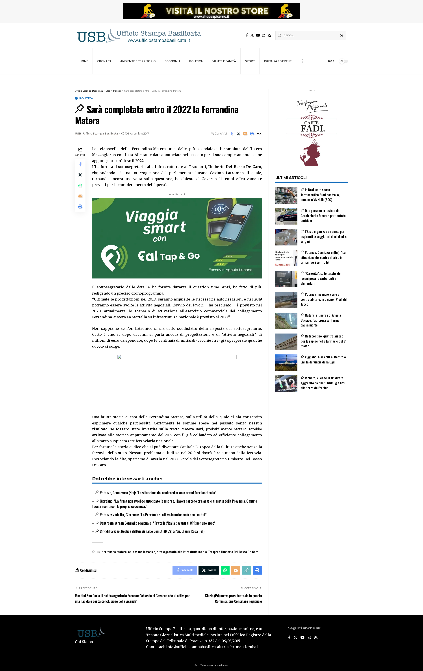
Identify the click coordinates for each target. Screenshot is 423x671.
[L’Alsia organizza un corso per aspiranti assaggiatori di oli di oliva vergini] (286, 237)
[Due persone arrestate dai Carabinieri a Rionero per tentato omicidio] (286, 216)
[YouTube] (258, 35)
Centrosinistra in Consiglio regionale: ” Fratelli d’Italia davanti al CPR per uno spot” (157, 523)
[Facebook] (247, 35)
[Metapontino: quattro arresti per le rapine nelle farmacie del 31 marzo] (286, 342)
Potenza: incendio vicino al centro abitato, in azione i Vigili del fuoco (324, 299)
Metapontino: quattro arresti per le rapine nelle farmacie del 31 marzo (324, 341)
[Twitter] (252, 35)
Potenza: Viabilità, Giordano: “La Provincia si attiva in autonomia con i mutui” (153, 514)
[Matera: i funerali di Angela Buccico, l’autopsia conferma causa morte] (286, 321)
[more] (302, 61)
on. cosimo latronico (141, 551)
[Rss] (269, 35)
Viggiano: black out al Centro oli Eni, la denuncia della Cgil (324, 359)
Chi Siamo (84, 642)
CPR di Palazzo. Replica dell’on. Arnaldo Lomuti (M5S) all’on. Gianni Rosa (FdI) (152, 531)
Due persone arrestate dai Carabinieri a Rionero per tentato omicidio (323, 215)
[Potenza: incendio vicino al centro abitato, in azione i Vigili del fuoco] (286, 300)
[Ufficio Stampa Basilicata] (139, 35)
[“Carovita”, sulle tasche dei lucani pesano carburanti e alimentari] (286, 279)
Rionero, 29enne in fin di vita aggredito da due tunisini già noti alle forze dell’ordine (323, 382)
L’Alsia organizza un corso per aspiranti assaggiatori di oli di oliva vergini (324, 236)
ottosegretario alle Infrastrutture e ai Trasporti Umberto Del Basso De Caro (207, 551)
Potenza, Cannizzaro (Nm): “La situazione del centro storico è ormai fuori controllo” (158, 492)
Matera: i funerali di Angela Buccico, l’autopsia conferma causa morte (321, 320)
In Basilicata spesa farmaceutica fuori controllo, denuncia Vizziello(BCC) (320, 194)
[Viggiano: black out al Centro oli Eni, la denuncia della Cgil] (286, 362)
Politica (86, 98)
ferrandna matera (114, 551)
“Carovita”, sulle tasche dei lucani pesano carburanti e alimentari (321, 278)
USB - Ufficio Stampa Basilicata (96, 133)
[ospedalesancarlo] (211, 77)
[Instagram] (263, 35)
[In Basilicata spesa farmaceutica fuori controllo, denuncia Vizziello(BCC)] (286, 195)
